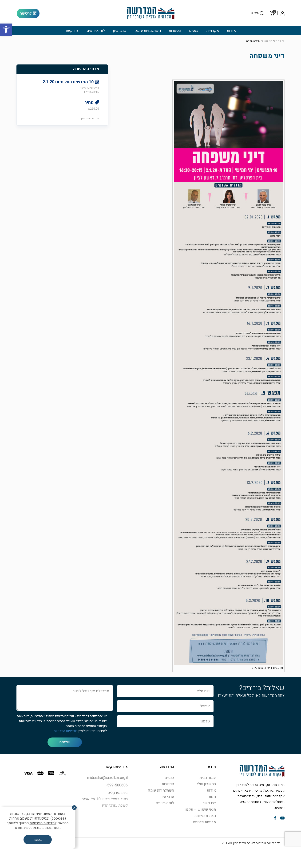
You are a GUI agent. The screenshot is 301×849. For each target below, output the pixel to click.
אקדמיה (212, 30)
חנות (212, 797)
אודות (231, 30)
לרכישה (26, 13)
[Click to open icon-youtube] (282, 818)
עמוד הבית (279, 41)
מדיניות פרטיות (204, 822)
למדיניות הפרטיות (43, 823)
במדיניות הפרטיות (66, 731)
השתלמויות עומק (148, 30)
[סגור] (74, 807)
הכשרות (175, 30)
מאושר (37, 839)
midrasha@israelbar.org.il (107, 778)
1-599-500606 (116, 785)
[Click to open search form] (262, 13)
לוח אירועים (96, 30)
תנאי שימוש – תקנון (200, 809)
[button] (6, 30)
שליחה (64, 742)
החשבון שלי (206, 784)
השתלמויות (266, 41)
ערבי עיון (120, 30)
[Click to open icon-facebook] (275, 818)
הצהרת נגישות (205, 816)
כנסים (193, 30)
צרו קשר (72, 30)
